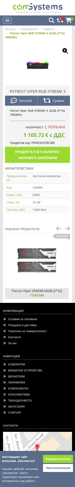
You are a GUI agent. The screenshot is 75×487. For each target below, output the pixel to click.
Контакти (13, 337)
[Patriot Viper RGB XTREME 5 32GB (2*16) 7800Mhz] (38, 65)
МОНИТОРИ (15, 376)
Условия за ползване (21, 319)
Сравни (58, 100)
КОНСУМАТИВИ (18, 394)
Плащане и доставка (21, 325)
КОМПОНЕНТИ (17, 388)
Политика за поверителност (26, 331)
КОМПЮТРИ (15, 364)
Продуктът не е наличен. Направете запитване (37, 155)
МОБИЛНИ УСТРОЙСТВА (24, 370)
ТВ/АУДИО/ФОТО (19, 400)
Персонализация (58, 468)
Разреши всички (58, 459)
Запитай (25, 100)
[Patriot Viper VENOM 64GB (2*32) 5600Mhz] (36, 260)
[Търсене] (50, 20)
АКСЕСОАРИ (15, 406)
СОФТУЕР (13, 412)
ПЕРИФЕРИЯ (15, 382)
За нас (11, 343)
